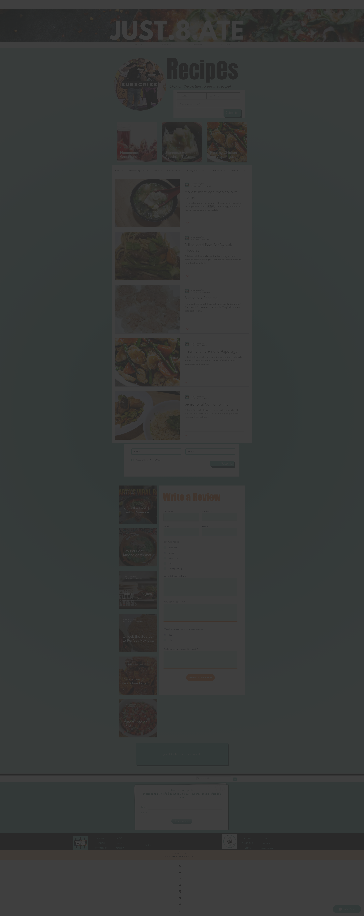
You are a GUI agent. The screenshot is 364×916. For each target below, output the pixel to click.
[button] (221, 434)
